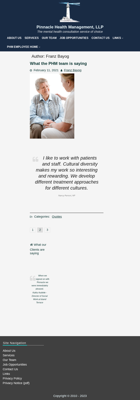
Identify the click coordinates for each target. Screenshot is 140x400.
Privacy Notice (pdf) (16, 383)
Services (32, 37)
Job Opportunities (74, 37)
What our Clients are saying (38, 249)
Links (117, 37)
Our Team (49, 37)
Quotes (57, 216)
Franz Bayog (72, 70)
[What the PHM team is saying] (52, 137)
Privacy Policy (12, 378)
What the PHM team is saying (58, 63)
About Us (14, 37)
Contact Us (101, 37)
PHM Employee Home (22, 46)
